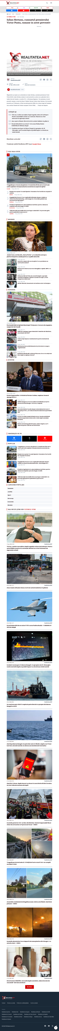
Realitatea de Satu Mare (49, 1016)
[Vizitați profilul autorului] (8, 79)
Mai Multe (29, 987)
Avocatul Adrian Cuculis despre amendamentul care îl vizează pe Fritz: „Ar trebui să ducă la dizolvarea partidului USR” (35, 410)
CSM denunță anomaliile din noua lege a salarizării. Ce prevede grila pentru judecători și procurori (33, 477)
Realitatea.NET (16, 80)
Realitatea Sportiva (6, 1011)
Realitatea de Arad (18, 1016)
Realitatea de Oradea (17, 1014)
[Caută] (47, 3)
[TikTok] (47, 10)
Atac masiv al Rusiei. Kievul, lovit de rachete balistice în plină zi (30, 121)
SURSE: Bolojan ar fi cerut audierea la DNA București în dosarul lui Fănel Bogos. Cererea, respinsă (33, 402)
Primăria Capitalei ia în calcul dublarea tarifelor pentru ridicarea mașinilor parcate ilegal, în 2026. (29, 205)
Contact (3, 1003)
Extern (11, 194)
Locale (8, 189)
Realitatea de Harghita (43, 1014)
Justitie (11, 213)
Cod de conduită (34, 1003)
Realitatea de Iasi (38, 1016)
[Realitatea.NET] (13, 3)
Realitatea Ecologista (24, 1011)
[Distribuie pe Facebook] (44, 79)
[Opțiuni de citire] (55, 1027)
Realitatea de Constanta (7, 1016)
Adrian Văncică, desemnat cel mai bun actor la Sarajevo (34, 283)
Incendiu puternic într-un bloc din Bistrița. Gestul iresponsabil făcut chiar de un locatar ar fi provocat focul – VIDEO (29, 824)
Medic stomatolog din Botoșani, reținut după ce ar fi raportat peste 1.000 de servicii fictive (33, 424)
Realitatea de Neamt (35, 1011)
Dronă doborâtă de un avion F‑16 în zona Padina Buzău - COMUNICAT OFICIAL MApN (28, 124)
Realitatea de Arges (28, 1016)
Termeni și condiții (11, 1003)
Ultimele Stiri (18, 14)
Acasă (9, 14)
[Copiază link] (40, 79)
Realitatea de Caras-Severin (30, 1014)
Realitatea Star (15, 1011)
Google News (36, 144)
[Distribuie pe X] (50, 79)
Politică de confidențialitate (23, 1003)
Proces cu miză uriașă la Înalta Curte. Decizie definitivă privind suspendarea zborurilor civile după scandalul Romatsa (34, 418)
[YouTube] (23, 10)
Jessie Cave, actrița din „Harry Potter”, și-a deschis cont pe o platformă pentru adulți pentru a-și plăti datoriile (27, 256)
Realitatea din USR (46, 1011)
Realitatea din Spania (6, 1019)
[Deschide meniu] (51, 3)
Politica (12, 202)
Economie (12, 208)
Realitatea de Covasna (7, 1014)
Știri (13, 14)
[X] (35, 10)
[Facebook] (11, 10)
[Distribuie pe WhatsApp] (47, 79)
